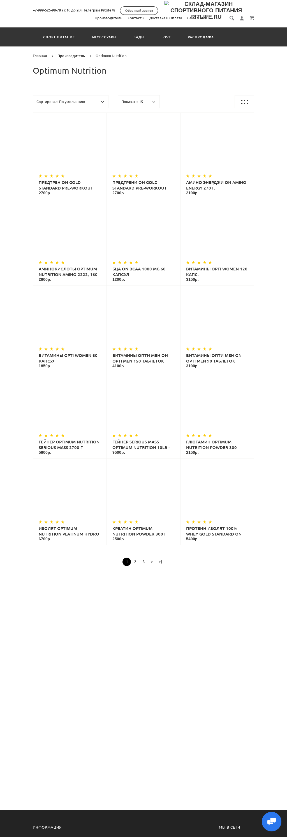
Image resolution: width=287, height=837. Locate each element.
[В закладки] (100, 118)
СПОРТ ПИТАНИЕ (59, 37)
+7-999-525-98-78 (47, 10)
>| (160, 562)
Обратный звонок (139, 10)
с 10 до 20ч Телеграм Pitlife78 (89, 10)
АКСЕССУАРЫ (104, 37)
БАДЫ (139, 37)
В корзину (75, 144)
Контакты (136, 18)
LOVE (166, 37)
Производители (108, 18)
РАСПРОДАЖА (201, 37)
